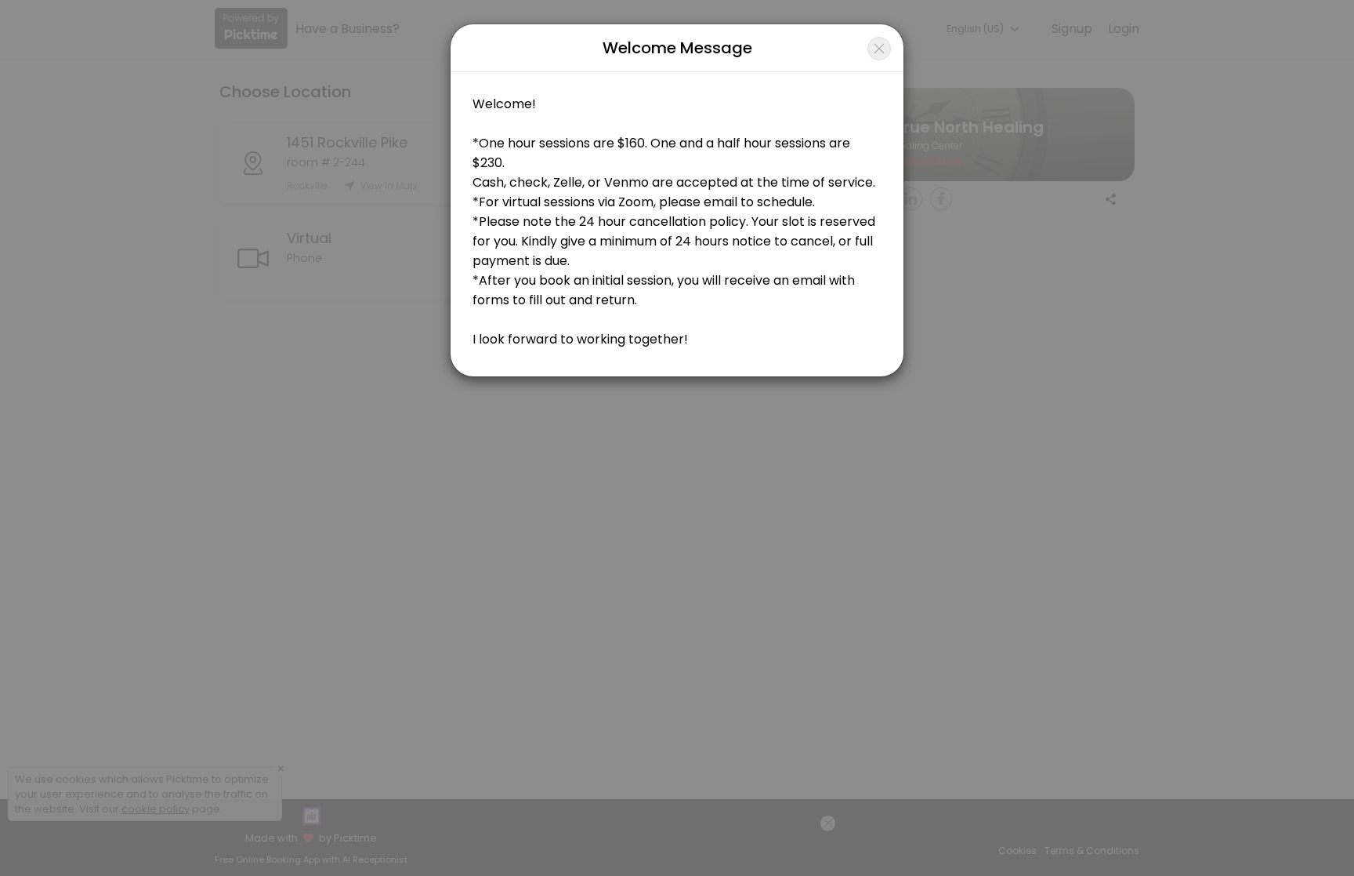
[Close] (879, 48)
